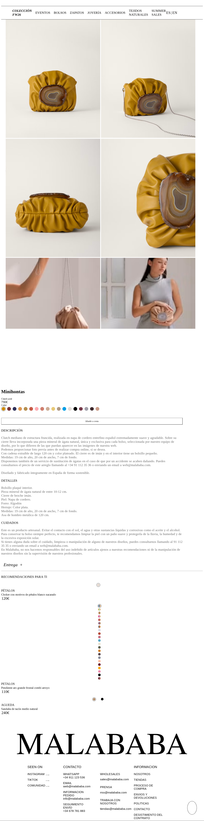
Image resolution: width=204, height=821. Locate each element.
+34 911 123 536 (74, 777)
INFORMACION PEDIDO (73, 793)
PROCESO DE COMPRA (143, 787)
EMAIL (67, 783)
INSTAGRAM (36, 774)
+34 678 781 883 (74, 810)
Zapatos (77, 13)
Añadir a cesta (92, 421)
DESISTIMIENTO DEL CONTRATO (148, 816)
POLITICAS (141, 803)
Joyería (94, 13)
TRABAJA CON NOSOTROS (110, 802)
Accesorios (115, 13)
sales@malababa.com (114, 779)
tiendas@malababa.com (115, 808)
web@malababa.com (77, 786)
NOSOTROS (142, 774)
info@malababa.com (76, 798)
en (174, 13)
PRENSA (106, 787)
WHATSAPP (71, 774)
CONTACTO (72, 767)
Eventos (42, 13)
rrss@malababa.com (113, 792)
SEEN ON (34, 767)
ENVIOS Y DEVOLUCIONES (145, 796)
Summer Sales (159, 12)
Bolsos (60, 13)
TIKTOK (32, 779)
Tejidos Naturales (138, 12)
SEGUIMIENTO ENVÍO (73, 806)
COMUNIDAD (36, 785)
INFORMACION (145, 767)
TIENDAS (140, 779)
